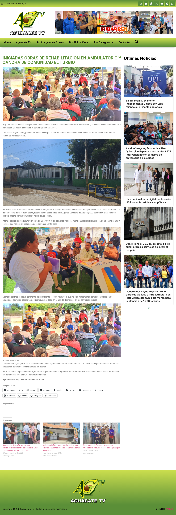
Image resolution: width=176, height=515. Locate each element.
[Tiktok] (151, 3)
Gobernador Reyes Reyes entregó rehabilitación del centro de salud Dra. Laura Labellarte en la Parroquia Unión (21, 447)
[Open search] (136, 41)
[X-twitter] (156, 3)
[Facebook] (146, 3)
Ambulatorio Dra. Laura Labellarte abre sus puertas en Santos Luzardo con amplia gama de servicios (61, 447)
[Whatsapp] (172, 3)
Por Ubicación (77, 42)
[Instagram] (140, 3)
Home (7, 42)
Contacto (124, 42)
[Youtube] (162, 3)
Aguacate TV (23, 42)
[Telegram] (167, 3)
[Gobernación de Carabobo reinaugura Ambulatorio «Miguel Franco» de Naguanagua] (101, 433)
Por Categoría (102, 42)
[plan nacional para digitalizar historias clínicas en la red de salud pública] (148, 179)
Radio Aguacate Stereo (50, 42)
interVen (169, 509)
